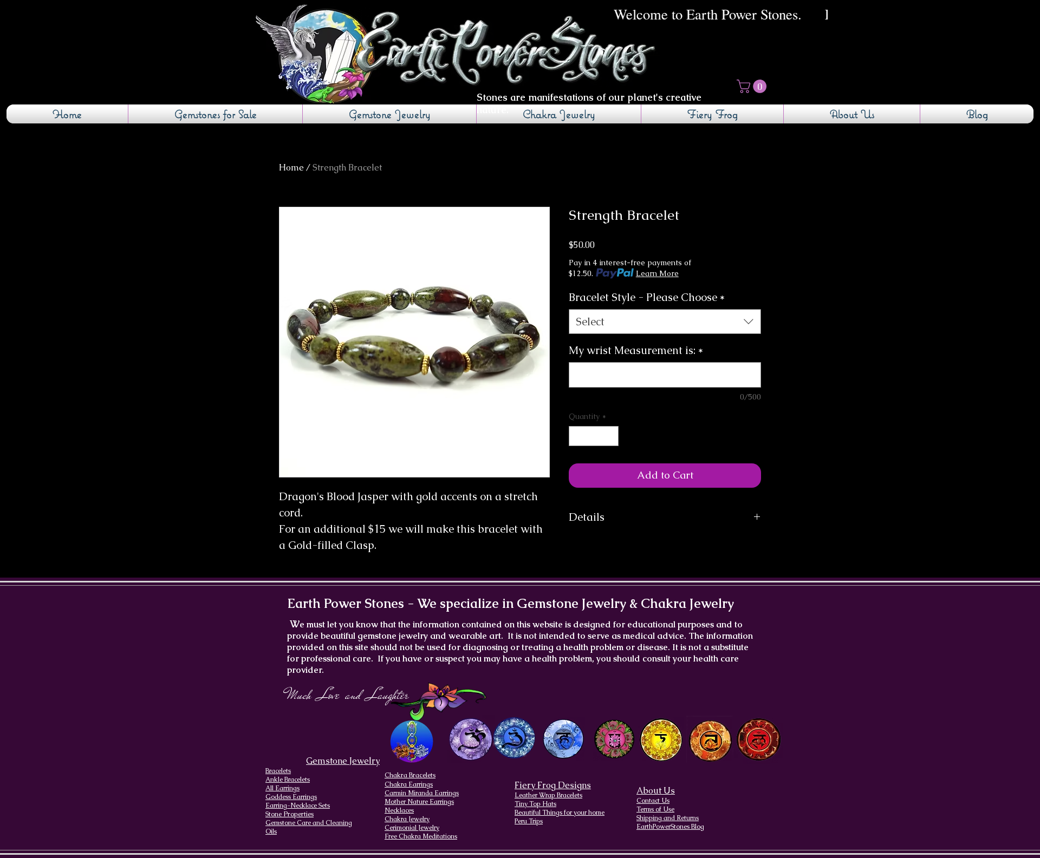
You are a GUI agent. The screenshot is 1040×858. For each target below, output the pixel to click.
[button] (753, 86)
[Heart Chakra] (614, 739)
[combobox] (665, 321)
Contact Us (653, 800)
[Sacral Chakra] (709, 739)
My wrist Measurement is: (636, 350)
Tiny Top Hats (535, 804)
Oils (271, 831)
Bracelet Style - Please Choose (647, 297)
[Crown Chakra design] (470, 739)
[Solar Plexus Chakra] (660, 740)
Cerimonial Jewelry (412, 827)
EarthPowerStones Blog (670, 826)
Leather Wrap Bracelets (548, 795)
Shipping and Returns (667, 818)
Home (291, 167)
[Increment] (610, 436)
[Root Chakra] (758, 739)
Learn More (657, 273)
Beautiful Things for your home (559, 812)
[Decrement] (577, 436)
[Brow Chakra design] (514, 738)
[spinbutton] (593, 436)
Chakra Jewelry (407, 819)
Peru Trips (529, 821)
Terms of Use (655, 809)
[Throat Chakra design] (563, 739)
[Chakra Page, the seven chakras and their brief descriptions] (412, 741)
